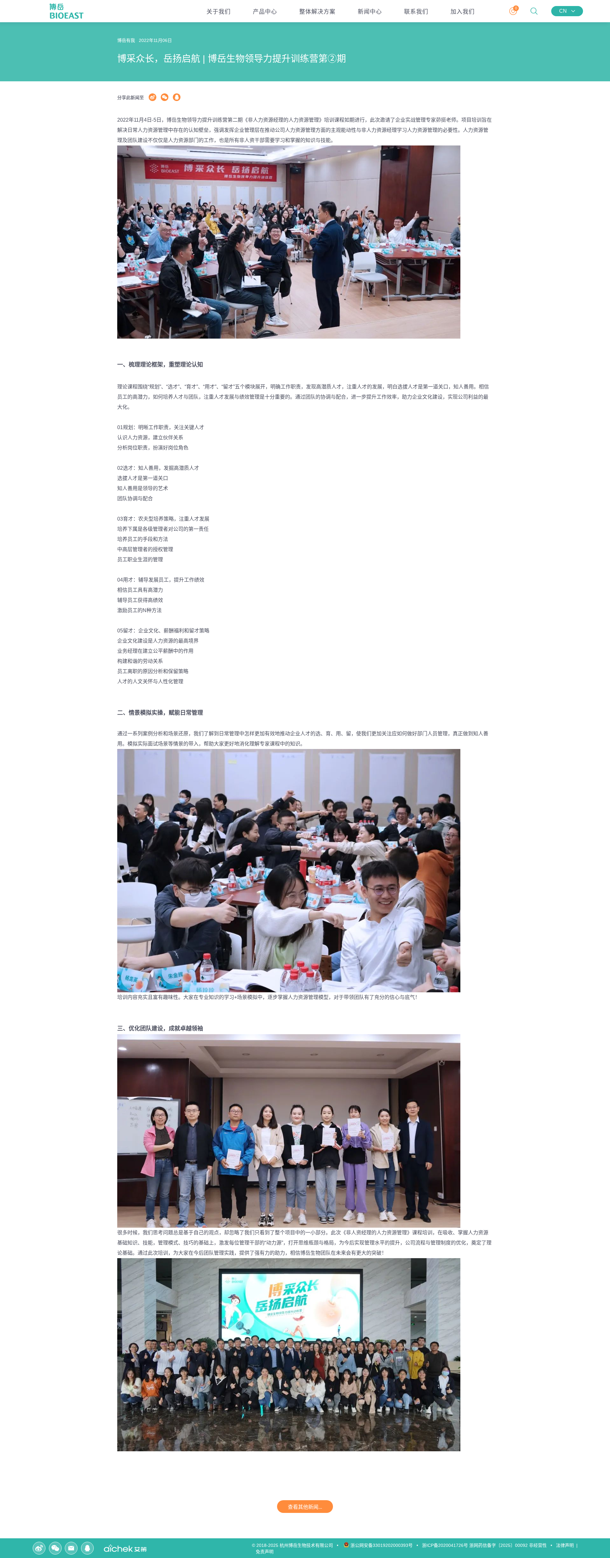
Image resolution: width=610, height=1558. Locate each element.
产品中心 (265, 12)
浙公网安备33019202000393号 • (385, 1545)
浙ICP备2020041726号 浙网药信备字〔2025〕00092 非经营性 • (488, 1545)
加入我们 (463, 12)
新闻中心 (370, 12)
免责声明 (266, 1551)
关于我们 (219, 12)
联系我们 (416, 12)
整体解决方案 (317, 12)
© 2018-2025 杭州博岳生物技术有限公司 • (297, 1545)
